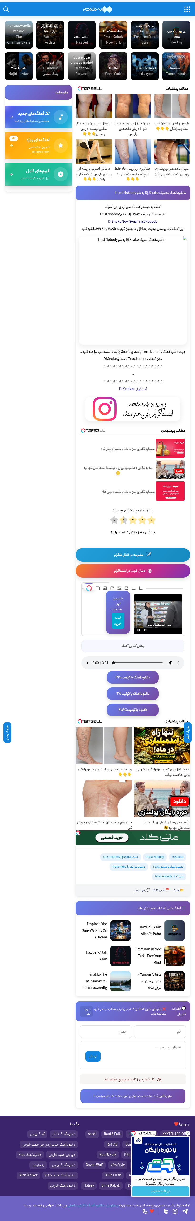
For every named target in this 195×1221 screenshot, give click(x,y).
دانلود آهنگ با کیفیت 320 (133, 677)
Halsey (89, 1185)
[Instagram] (175, 1211)
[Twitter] (166, 1211)
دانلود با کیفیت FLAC (132, 710)
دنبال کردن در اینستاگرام (133, 571)
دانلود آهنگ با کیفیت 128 (133, 694)
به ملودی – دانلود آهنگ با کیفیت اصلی (97, 9)
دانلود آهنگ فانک (63, 1134)
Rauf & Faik (112, 1134)
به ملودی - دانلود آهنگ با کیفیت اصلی (92, 1205)
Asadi (92, 1134)
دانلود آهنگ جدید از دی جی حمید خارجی (48, 1144)
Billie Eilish (113, 1175)
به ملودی (38, 1165)
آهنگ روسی (37, 1134)
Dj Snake (177, 857)
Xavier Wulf (94, 1165)
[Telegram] (185, 1211)
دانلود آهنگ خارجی (62, 1185)
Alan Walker (28, 1175)
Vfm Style (118, 1165)
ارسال (93, 1056)
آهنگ (176, 890)
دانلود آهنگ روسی (63, 1165)
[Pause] (138, 630)
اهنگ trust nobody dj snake (120, 857)
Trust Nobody (155, 857)
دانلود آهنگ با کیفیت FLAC (168, 867)
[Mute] (145, 630)
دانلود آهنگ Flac (30, 1155)
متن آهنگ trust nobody (169, 876)
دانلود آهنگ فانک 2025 (60, 1175)
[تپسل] (89, 586)
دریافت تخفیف (160, 1191)
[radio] (151, 520)
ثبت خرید (118, 621)
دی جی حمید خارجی (62, 1155)
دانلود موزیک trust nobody (128, 867)
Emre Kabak (111, 1185)
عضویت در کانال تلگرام (133, 555)
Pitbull (129, 1155)
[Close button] (187, 1133)
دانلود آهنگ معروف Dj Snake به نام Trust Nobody (150, 193)
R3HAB (112, 1144)
